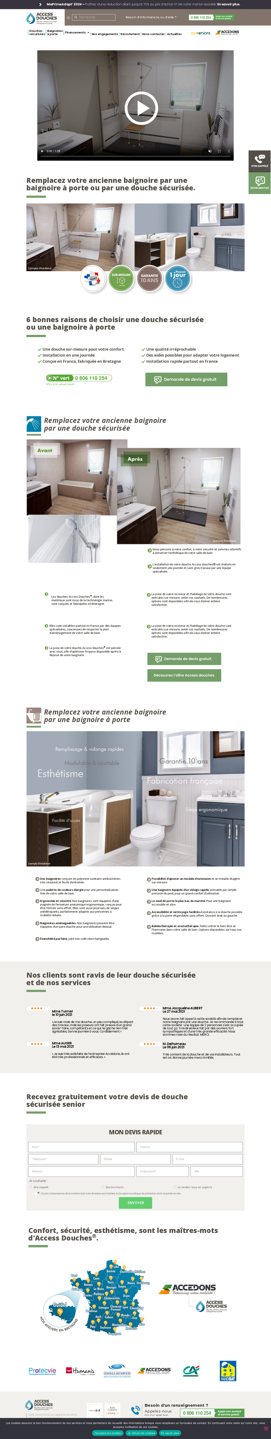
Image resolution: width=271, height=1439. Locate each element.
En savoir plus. (228, 4)
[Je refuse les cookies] (266, 1428)
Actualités (174, 34)
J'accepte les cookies (108, 1433)
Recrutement (130, 34)
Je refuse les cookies (141, 1433)
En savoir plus (170, 1433)
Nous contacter (153, 34)
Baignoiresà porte (54, 32)
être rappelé (41, 1187)
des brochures (115, 1187)
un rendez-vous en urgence (195, 1187)
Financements (75, 32)
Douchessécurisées (37, 32)
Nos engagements (105, 34)
